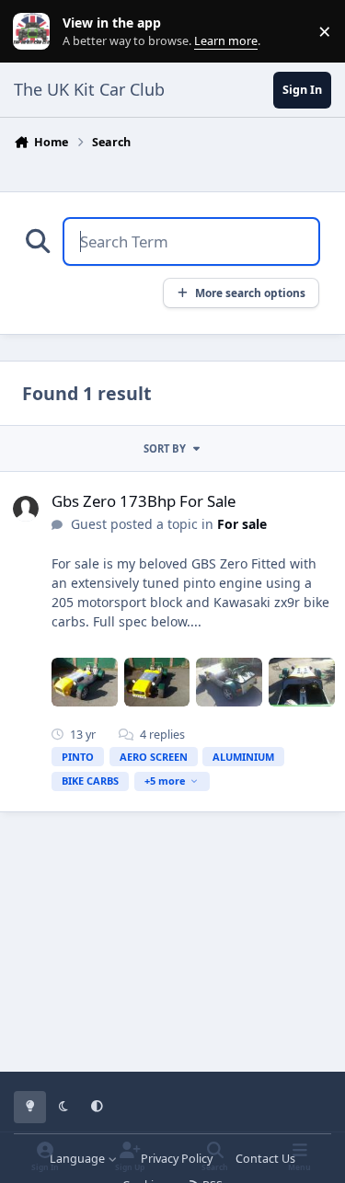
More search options (250, 292)
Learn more (35, 31)
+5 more (165, 780)
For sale (242, 524)
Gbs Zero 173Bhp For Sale (144, 500)
